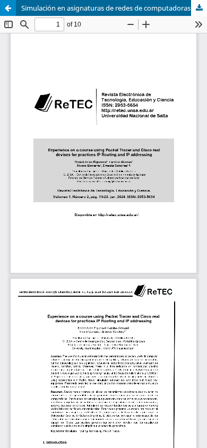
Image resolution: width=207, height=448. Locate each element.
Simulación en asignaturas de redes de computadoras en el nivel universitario (114, 8)
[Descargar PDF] (199, 8)
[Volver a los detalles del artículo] (8, 8)
